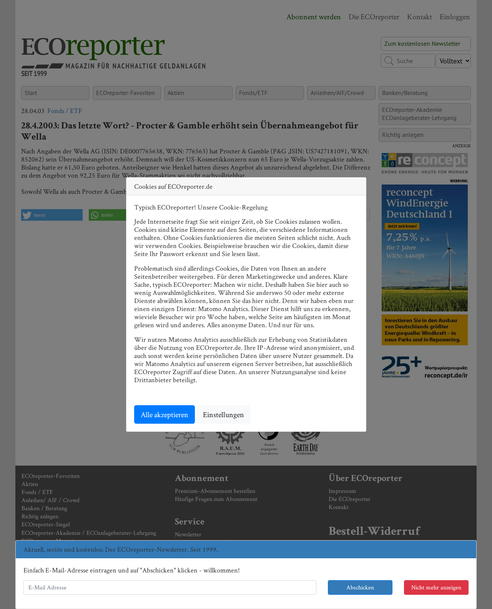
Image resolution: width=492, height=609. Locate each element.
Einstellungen (223, 414)
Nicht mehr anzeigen (436, 587)
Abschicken (360, 587)
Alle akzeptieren (164, 414)
